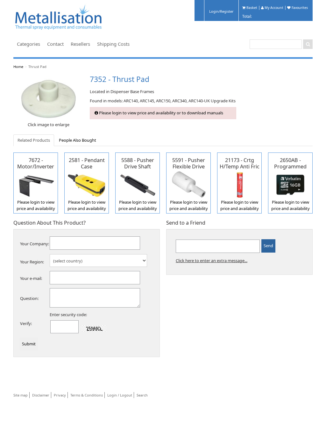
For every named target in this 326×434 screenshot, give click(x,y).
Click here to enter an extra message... (211, 260)
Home (18, 66)
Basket (251, 7)
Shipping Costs (113, 44)
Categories (28, 44)
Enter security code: (68, 314)
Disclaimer (40, 395)
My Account (273, 7)
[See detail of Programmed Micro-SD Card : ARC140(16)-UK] (290, 184)
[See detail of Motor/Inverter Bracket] (35, 184)
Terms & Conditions (86, 395)
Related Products (34, 140)
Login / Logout (119, 395)
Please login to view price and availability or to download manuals (160, 113)
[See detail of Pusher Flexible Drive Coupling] (188, 184)
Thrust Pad (37, 66)
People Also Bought (77, 140)
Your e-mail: (31, 278)
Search (142, 395)
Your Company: (34, 244)
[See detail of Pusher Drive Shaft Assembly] (137, 184)
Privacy (60, 395)
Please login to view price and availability (36, 205)
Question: (29, 298)
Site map (20, 395)
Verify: (26, 323)
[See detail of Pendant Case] (86, 184)
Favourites (299, 7)
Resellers (80, 44)
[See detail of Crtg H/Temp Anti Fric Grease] (239, 184)
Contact (55, 44)
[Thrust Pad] (48, 98)
